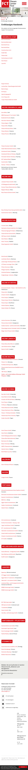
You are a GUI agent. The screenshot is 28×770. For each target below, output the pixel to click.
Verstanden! (23, 766)
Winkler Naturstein (6, 654)
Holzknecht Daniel (6, 151)
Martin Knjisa (4, 89)
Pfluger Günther (5, 269)
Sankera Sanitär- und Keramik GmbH (10, 325)
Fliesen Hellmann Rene (7, 128)
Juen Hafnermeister (6, 346)
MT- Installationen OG (6, 528)
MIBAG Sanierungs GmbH (7, 587)
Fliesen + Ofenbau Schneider (8, 413)
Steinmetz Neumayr (6, 652)
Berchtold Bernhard (6, 42)
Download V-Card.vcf (10, 703)
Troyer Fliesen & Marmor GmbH (9, 99)
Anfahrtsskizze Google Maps (12, 707)
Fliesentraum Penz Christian (8, 415)
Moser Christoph (5, 443)
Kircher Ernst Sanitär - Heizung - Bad (10, 522)
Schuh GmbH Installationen (8, 533)
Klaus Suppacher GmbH (7, 244)
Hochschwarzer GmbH (6, 58)
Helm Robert (4, 239)
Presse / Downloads (21, 714)
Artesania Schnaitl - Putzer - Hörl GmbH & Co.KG (13, 288)
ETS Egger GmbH (5, 575)
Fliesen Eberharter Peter (7, 410)
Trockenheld (4, 607)
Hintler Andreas (5, 305)
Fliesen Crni (4, 362)
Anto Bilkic (4, 112)
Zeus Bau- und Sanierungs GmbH (9, 613)
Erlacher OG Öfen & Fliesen (8, 399)
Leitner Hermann (5, 320)
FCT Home (3, 17)
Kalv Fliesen (4, 60)
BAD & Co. (3, 500)
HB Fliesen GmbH (5, 236)
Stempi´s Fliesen (5, 164)
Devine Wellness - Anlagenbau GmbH (10, 551)
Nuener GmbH (4, 349)
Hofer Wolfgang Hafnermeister (9, 435)
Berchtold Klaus (5, 47)
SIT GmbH (4, 538)
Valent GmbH (4, 610)
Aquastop (3, 572)
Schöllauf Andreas (5, 272)
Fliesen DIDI (4, 125)
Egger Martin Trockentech (7, 577)
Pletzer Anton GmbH (6, 323)
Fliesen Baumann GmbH (7, 407)
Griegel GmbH (4, 477)
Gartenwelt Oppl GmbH (7, 628)
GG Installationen (5, 520)
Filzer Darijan (4, 297)
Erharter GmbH (5, 294)
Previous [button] (2, 13)
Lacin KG (3, 63)
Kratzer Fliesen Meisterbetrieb (9, 187)
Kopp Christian (5, 83)
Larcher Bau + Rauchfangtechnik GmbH (11, 86)
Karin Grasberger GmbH (7, 631)
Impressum (19, 719)
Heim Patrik (4, 433)
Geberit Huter (4, 508)
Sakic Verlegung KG (6, 94)
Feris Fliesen (4, 402)
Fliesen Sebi (4, 55)
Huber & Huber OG (5, 308)
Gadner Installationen (7, 505)
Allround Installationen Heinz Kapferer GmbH (12, 490)
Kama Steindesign (5, 649)
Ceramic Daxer (4, 225)
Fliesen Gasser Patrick (6, 300)
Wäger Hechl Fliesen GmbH (8, 331)
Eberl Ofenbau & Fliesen (7, 464)
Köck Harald (4, 256)
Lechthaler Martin (5, 259)
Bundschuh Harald (5, 117)
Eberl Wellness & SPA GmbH (8, 554)
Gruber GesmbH (5, 418)
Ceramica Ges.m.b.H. (6, 50)
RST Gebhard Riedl (6, 159)
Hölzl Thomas (4, 241)
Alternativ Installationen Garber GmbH (11, 494)
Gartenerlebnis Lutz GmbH (8, 625)
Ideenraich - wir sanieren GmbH (9, 580)
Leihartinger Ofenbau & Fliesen (9, 261)
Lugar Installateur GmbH (7, 525)
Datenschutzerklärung (22, 721)
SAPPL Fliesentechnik (6, 446)
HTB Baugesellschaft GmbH (8, 184)
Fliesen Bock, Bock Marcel (7, 344)
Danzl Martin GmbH (6, 397)
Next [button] (25, 13)
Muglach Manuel (5, 189)
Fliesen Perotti (5, 134)
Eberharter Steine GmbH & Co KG (9, 228)
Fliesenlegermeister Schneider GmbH (10, 328)
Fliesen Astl (4, 292)
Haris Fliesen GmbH (6, 430)
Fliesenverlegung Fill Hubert (8, 230)
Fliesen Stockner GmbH (7, 146)
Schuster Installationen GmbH (9, 536)
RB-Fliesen (4, 371)
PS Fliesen (3, 91)
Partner (3, 19)
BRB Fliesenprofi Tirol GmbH (8, 115)
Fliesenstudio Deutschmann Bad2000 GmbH (12, 367)
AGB (18, 713)
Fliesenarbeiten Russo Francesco (9, 359)
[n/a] (24, 3)
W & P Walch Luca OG (6, 451)
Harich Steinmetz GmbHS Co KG (9, 646)
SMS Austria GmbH (6, 605)
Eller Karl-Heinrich (6, 120)
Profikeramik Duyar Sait (7, 364)
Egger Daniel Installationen (8, 502)
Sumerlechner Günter (6, 212)
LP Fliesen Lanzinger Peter (8, 264)
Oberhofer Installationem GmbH (9, 530)
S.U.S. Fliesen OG (5, 97)
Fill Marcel (4, 405)
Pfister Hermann (5, 267)
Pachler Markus (5, 633)
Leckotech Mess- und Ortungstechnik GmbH (12, 583)
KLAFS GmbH (4, 557)
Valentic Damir (5, 449)
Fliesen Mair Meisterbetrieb (8, 438)
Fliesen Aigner (4, 123)
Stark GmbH (4, 162)
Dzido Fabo (4, 52)
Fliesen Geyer (4, 302)
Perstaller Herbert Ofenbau (8, 156)
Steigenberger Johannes (7, 275)
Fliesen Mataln (5, 131)
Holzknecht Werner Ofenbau (8, 154)
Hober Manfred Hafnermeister (8, 148)
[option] (14, 12)
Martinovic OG (4, 441)
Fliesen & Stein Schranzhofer (8, 233)
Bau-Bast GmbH (5, 394)
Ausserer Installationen (7, 497)
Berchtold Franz (5, 44)
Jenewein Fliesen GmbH (7, 181)
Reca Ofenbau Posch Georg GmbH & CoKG (11, 210)
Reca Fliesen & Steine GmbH (8, 192)
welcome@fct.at (5, 691)
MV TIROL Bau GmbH (6, 602)
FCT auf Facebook (9, 696)
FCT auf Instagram (9, 699)
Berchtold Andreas (6, 39)
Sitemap (19, 718)
